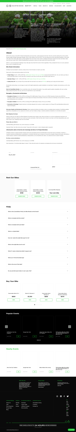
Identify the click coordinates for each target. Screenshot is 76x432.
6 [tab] (41, 304)
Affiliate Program (25, 406)
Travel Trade (24, 404)
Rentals (35, 5)
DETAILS (51, 1)
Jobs (7, 404)
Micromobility (24, 407)
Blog (7, 409)
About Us (54, 3)
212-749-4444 (67, 403)
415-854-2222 (68, 408)
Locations (69, 5)
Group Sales (9, 407)
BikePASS (51, 5)
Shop (64, 5)
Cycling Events (57, 5)
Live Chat (72, 429)
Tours (40, 5)
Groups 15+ (45, 5)
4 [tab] (38, 304)
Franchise (23, 402)
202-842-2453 (67, 414)
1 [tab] (34, 304)
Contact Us (59, 3)
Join (18, 336)
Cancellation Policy (37, 402)
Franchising (68, 3)
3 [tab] (37, 304)
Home (7, 48)
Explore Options (41, 387)
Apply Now (59, 385)
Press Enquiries (9, 406)
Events (11, 48)
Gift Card (63, 3)
